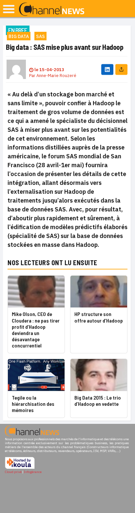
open (8, 9)
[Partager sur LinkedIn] (107, 69)
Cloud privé (13, 472)
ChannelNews (51, 9)
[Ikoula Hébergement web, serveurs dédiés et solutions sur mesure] (20, 468)
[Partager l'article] (121, 69)
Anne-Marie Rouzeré (56, 75)
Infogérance (33, 472)
